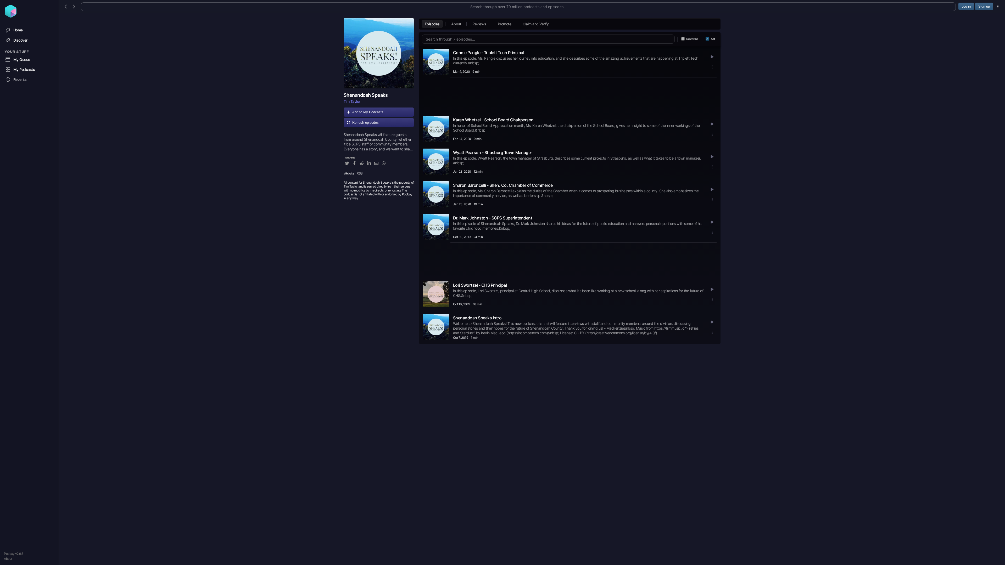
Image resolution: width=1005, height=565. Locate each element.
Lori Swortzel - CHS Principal (480, 285)
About (8, 559)
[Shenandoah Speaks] (379, 53)
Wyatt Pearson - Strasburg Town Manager (492, 152)
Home (18, 30)
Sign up (984, 6)
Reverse (692, 39)
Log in (966, 6)
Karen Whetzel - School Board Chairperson (493, 119)
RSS (360, 173)
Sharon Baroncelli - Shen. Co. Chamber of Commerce (503, 185)
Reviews (479, 24)
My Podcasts (24, 69)
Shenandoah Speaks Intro (477, 317)
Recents (20, 79)
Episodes (432, 24)
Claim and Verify (536, 24)
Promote (504, 24)
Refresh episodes (365, 123)
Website (349, 173)
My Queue (21, 59)
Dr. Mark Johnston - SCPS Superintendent (492, 218)
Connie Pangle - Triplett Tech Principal (488, 52)
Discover (20, 40)
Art (713, 39)
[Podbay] (10, 16)
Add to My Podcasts (367, 112)
